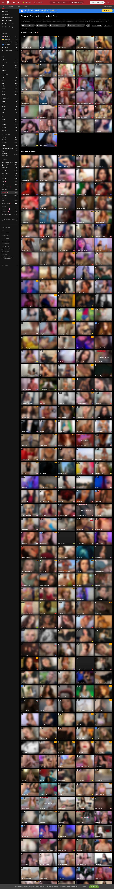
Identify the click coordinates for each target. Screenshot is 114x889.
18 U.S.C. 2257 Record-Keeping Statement (8, 257)
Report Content (6, 238)
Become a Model (6, 249)
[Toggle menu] (3, 2)
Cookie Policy (74, 886)
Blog (3, 230)
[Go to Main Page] (13, 2)
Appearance (28, 25)
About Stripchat (6, 227)
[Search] (69, 2)
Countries (41, 25)
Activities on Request (75, 25)
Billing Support (5, 235)
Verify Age (107, 11)
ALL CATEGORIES (10, 219)
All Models (4, 254)
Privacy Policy (5, 243)
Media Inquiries (6, 241)
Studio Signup (5, 251)
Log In (109, 2)
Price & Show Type (57, 25)
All (88, 25)
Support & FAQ (5, 233)
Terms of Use (5, 246)
